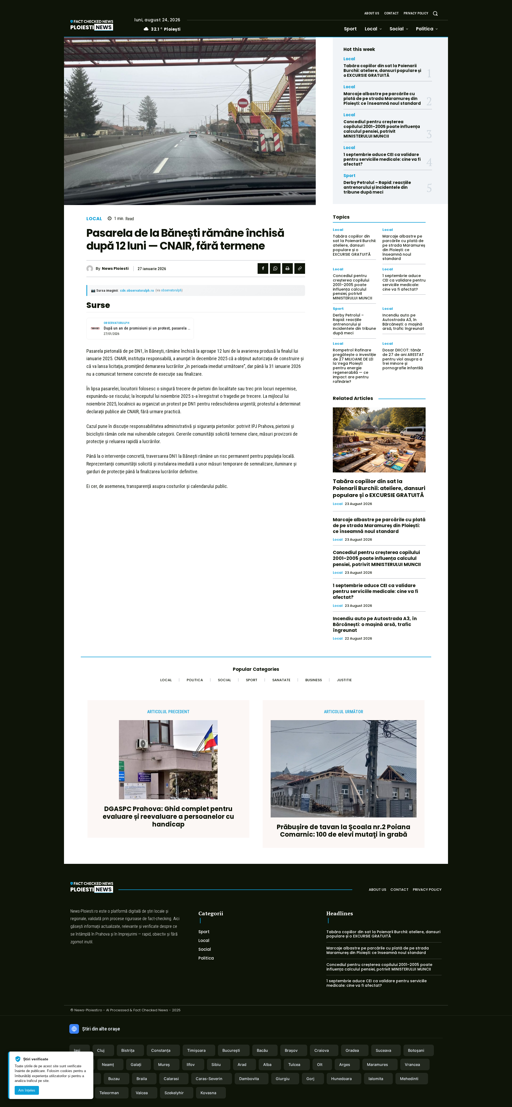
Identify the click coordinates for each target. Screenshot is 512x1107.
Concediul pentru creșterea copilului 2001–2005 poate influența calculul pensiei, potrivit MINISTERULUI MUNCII (381, 129)
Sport (349, 176)
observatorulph (171, 290)
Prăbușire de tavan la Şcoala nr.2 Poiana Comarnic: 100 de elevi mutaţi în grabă (343, 831)
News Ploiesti (115, 268)
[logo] (99, 26)
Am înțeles (26, 1090)
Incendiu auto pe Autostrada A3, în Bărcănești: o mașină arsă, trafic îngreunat (403, 321)
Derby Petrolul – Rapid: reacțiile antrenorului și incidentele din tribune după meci (377, 187)
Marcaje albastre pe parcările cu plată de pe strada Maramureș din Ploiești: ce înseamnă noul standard (382, 98)
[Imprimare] (287, 268)
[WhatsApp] (275, 268)
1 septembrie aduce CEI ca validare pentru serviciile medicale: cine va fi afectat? (382, 159)
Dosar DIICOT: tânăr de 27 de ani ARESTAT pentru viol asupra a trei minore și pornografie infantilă (403, 359)
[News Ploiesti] (91, 268)
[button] (435, 13)
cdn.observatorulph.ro (137, 290)
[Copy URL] (299, 268)
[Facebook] (263, 268)
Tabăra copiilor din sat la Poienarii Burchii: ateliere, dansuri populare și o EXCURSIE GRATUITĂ (382, 70)
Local (94, 218)
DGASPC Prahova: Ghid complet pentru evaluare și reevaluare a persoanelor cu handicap (168, 816)
